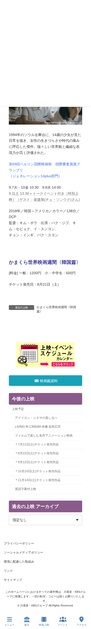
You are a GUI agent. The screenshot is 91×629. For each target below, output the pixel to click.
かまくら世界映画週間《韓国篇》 (56, 309)
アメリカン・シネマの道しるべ (36, 418)
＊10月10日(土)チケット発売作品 (37, 471)
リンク (8, 571)
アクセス (82, 624)
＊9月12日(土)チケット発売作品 (37, 462)
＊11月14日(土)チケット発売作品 (37, 480)
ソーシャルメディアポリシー (23, 552)
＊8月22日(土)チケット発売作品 (37, 453)
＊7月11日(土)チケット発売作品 (37, 444)
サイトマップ (13, 580)
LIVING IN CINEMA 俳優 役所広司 (38, 426)
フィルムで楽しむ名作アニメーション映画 (44, 435)
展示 (26, 624)
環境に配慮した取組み (19, 561)
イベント (63, 624)
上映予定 (18, 409)
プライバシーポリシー (19, 543)
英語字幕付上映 (25, 489)
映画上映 (44, 624)
